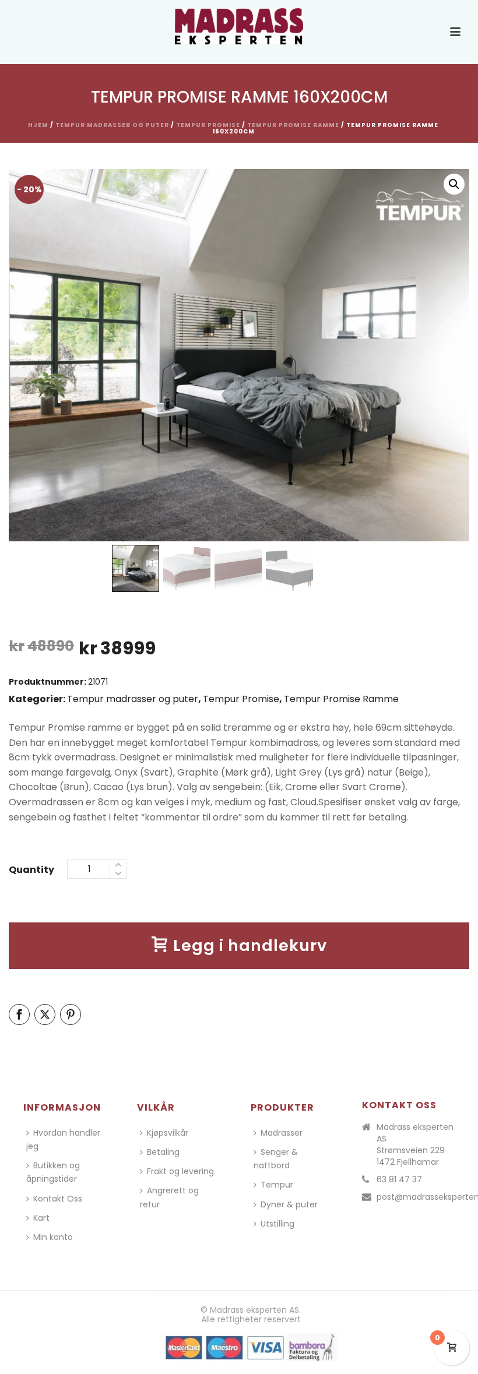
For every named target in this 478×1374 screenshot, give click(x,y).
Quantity (31, 869)
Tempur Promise (208, 125)
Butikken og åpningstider (53, 1172)
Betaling (163, 1152)
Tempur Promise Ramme (293, 125)
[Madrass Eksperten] (239, 26)
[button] (454, 184)
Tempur (277, 1184)
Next (450, 361)
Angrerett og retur (169, 1197)
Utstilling (277, 1223)
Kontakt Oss (57, 1198)
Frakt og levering (180, 1171)
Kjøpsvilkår (167, 1133)
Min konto (53, 1237)
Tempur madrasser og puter (112, 125)
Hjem (38, 125)
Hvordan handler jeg (63, 1139)
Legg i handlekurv (250, 945)
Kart (41, 1218)
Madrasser (282, 1133)
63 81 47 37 (399, 1179)
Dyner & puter (289, 1204)
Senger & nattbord (276, 1158)
